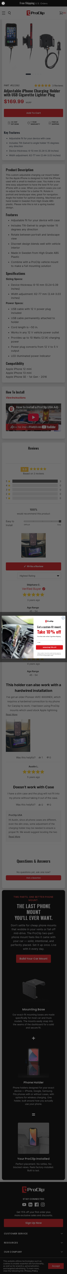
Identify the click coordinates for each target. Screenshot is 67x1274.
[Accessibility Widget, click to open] (3, 3)
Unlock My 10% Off (49, 647)
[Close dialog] (63, 617)
